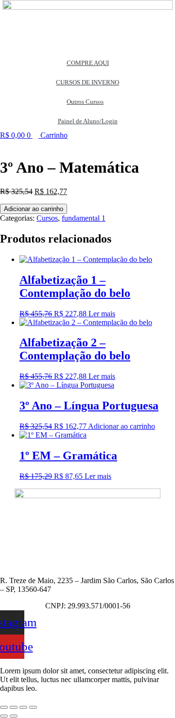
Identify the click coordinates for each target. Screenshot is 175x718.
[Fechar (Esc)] (33, 707)
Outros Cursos (85, 101)
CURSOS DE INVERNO (87, 82)
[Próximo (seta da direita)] (14, 716)
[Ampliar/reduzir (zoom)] (4, 707)
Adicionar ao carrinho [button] (121, 426)
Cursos (47, 218)
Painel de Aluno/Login (88, 121)
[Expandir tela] (14, 707)
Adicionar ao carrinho (33, 208)
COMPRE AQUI (88, 62)
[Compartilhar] (23, 707)
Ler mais (101, 314)
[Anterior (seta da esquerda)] (4, 716)
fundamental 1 (83, 218)
